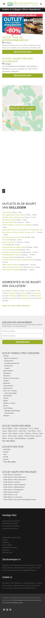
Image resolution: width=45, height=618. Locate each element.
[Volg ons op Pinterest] (10, 609)
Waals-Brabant (19, 568)
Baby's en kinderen (11, 358)
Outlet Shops (19, 472)
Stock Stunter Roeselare (10, 270)
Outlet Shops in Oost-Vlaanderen (14, 477)
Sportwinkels (7, 395)
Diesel (36, 428)
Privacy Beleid (7, 545)
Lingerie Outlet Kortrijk (10, 222)
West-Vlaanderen (29, 565)
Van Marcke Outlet (8, 220)
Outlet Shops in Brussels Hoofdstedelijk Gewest (19, 499)
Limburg (39, 565)
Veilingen (6, 415)
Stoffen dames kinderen (10, 265)
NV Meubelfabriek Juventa (11, 255)
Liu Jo (31, 428)
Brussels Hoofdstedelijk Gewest (25, 570)
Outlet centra (7, 388)
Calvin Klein (23, 431)
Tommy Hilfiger (7, 428)
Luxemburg (10, 570)
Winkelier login (7, 552)
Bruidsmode (8, 366)
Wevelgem (14, 291)
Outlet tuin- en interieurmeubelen (15, 39)
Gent (5, 454)
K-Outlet (5, 245)
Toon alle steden (9, 462)
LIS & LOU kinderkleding (10, 250)
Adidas (4, 438)
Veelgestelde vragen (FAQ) (11, 537)
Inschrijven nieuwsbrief (10, 528)
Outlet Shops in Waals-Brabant (13, 487)
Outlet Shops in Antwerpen (12, 474)
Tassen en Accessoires (11, 378)
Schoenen (6, 376)
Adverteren (6, 542)
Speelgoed (7, 373)
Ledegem (11, 293)
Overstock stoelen (8, 257)
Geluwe (38, 296)
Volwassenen (8, 361)
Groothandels (9, 413)
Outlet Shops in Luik (10, 494)
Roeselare (25, 296)
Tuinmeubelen (8, 386)
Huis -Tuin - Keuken (10, 391)
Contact (5, 540)
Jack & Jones (12, 436)
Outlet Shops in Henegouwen (13, 489)
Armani (4, 433)
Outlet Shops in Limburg (11, 482)
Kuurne (23, 293)
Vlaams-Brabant (7, 568)
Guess (16, 428)
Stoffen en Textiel (9, 403)
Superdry (28, 433)
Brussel (5, 452)
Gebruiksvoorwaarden (9, 547)
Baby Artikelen (8, 371)
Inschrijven (22, 342)
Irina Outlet (6, 240)
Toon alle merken (8, 441)
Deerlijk (11, 298)
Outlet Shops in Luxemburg (12, 497)
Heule (4, 291)
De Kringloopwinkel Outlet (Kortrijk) (14, 247)
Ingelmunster (36, 293)
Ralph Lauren (12, 431)
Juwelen (6, 381)
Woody (20, 436)
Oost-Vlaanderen (16, 565)
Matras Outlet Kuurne (9, 242)
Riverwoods (24, 428)
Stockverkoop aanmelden (11, 521)
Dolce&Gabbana (20, 438)
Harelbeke (12, 296)
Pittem (40, 298)
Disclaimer (5, 550)
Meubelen (6, 383)
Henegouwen (29, 568)
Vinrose (10, 438)
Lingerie (7, 368)
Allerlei (5, 400)
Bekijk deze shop (22, 52)
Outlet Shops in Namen (11, 492)
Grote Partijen (8, 408)
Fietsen (5, 398)
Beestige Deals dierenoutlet (11, 252)
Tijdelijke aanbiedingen (12, 410)
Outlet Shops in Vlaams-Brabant (14, 484)
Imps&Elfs (30, 438)
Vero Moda (31, 431)
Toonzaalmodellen (10, 393)
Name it (35, 433)
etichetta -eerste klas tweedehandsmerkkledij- (18, 260)
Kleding (5, 356)
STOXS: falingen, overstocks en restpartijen (17, 225)
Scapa (4, 431)
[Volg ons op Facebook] (4, 609)
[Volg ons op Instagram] (7, 609)
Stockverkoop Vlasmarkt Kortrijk (13, 237)
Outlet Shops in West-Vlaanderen (14, 479)
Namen (37, 568)
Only (10, 433)
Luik (3, 570)
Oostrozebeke (26, 298)
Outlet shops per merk (16, 426)
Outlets (12, 447)
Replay (15, 433)
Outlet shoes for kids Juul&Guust (17, 60)
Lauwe (27, 291)
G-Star (21, 433)
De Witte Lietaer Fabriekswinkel (13, 217)
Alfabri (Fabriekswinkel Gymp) (12, 267)
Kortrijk (37, 291)
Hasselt (5, 459)
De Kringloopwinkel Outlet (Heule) (14, 215)
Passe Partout (7, 212)
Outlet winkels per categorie (20, 353)
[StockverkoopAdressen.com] (22, 4)
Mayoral (38, 436)
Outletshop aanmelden (10, 523)
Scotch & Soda (29, 436)
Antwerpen (7, 449)
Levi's (39, 431)
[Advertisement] (22, 158)
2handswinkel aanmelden (11, 526)
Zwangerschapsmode (11, 363)
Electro (5, 405)
